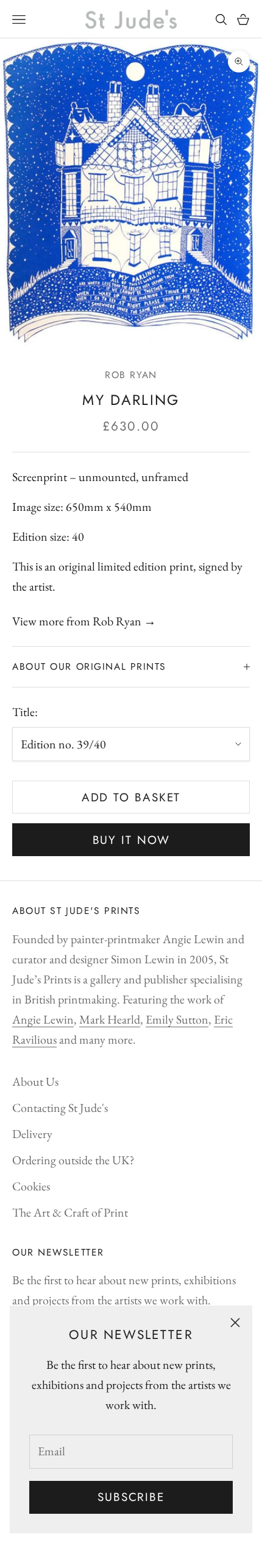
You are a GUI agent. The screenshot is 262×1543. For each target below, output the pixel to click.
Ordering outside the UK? (73, 1160)
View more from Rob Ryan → (84, 621)
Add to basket (131, 797)
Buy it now (131, 840)
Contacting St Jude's (60, 1108)
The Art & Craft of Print (70, 1212)
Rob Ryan (131, 375)
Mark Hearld (109, 1019)
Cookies (31, 1186)
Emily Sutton (177, 1019)
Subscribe (131, 1497)
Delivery (32, 1134)
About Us (35, 1081)
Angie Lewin (43, 1019)
